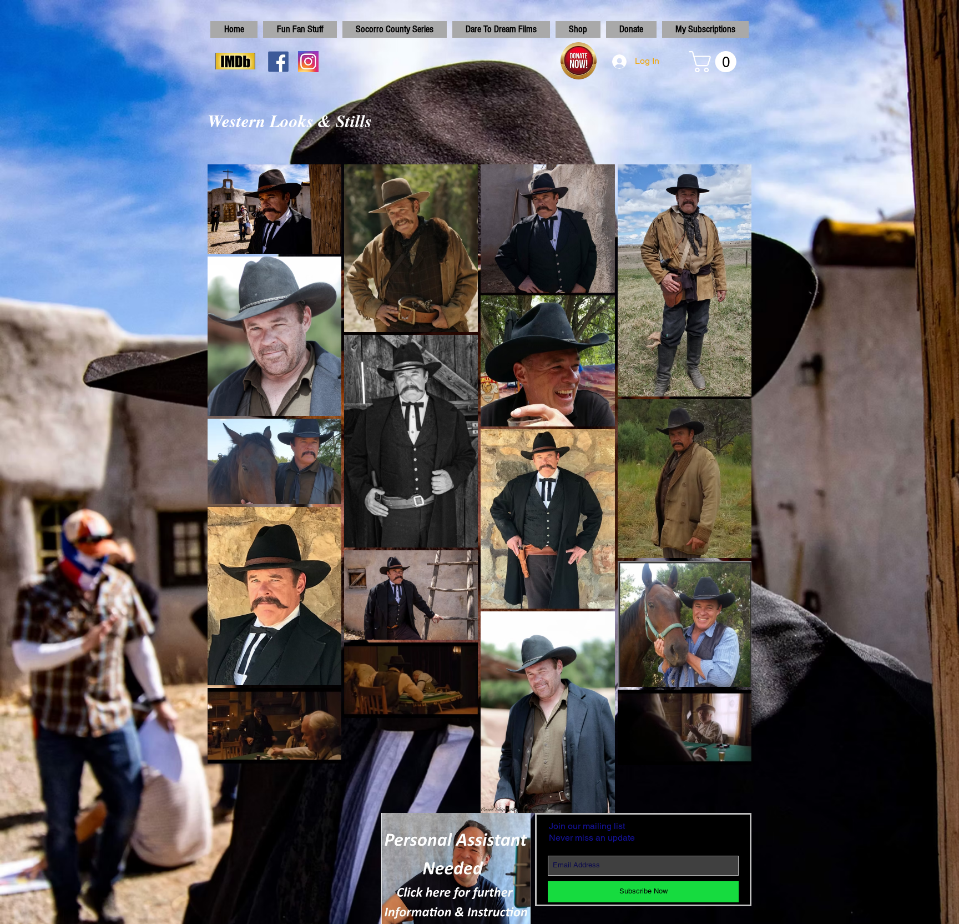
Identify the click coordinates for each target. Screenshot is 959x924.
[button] (715, 61)
